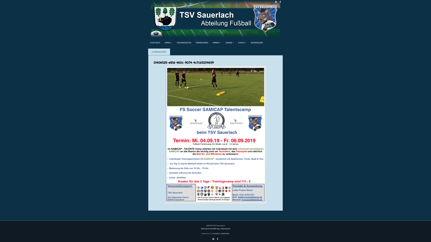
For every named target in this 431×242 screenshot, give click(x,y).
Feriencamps (159, 52)
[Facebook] (280, 2)
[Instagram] (276, 2)
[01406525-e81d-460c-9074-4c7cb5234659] (215, 134)
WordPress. (225, 234)
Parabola (216, 234)
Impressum (225, 228)
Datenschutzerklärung (210, 228)
